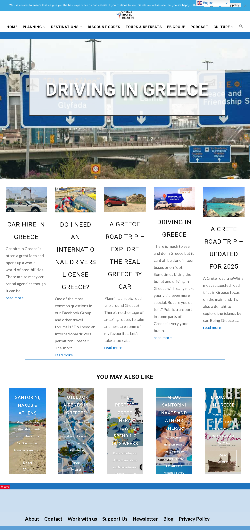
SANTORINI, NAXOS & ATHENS (27, 405)
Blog (168, 519)
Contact (53, 519)
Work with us (82, 519)
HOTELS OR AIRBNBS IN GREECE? (75, 405)
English (207, 2)
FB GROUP (176, 27)
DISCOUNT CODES (104, 27)
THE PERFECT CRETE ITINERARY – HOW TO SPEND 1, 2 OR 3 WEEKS (125, 420)
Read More (27, 466)
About (32, 519)
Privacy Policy (194, 519)
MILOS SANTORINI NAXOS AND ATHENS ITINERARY (174, 413)
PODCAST (199, 27)
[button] (241, 28)
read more (15, 297)
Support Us (114, 519)
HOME (12, 27)
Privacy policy (231, 5)
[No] (245, 6)
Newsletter (145, 519)
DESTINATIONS (65, 27)
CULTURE (221, 27)
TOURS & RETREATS (144, 27)
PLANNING (32, 27)
